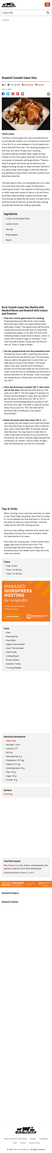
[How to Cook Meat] (19, 4)
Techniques (43, 1138)
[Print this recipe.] (48, 93)
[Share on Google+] (13, 93)
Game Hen (11, 740)
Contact (23, 1143)
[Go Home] (26, 1130)
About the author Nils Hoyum (15, 1138)
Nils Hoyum (9, 865)
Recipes (33, 1138)
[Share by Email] (22, 93)
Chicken (5, 20)
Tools (14, 1143)
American (28, 84)
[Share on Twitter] (8, 93)
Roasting (8, 794)
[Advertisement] (26, 48)
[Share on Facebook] (3, 93)
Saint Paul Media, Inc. (21, 1149)
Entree (40, 84)
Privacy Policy (34, 1143)
